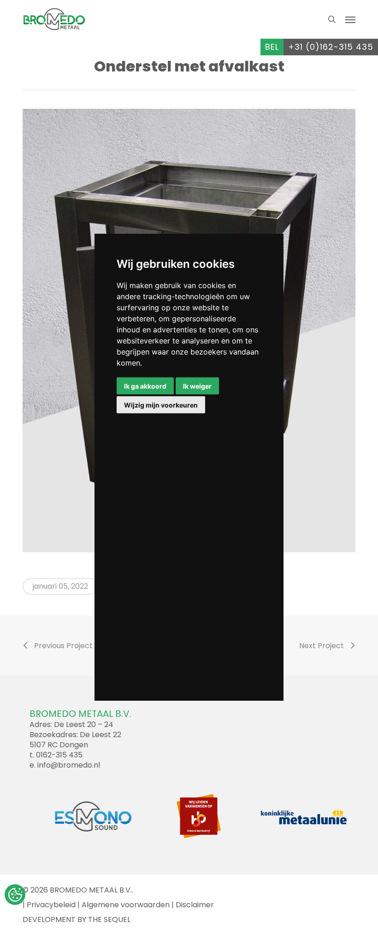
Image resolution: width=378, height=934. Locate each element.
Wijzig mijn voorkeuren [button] (161, 405)
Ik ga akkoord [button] (145, 386)
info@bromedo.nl (68, 765)
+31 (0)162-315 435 (330, 47)
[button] (350, 19)
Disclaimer (195, 904)
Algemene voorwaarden (126, 904)
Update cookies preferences (15, 894)
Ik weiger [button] (197, 386)
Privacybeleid (51, 904)
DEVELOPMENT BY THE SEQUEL (76, 919)
